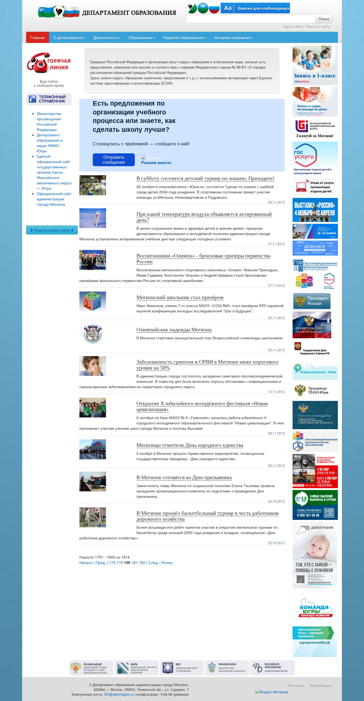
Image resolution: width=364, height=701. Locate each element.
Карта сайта (293, 26)
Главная (37, 37)
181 (134, 562)
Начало (85, 562)
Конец (167, 562)
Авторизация (321, 685)
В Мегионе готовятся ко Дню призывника (184, 477)
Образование (140, 37)
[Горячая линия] (48, 62)
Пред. (101, 562)
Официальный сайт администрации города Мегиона (54, 199)
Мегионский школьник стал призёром (180, 297)
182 (142, 562)
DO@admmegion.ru (119, 694)
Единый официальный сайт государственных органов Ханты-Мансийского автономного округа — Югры (54, 172)
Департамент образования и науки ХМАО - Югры (50, 142)
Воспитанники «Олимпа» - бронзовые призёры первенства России (203, 258)
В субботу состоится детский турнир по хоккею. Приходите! (205, 178)
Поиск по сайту (317, 26)
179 (119, 562)
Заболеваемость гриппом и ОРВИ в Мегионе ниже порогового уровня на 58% (207, 365)
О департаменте (67, 37)
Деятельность (106, 37)
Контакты (296, 685)
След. (153, 562)
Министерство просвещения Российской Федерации (49, 121)
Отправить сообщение (114, 160)
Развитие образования (183, 37)
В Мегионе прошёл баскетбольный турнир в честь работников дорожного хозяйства (207, 516)
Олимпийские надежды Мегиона (174, 329)
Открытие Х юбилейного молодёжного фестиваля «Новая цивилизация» (202, 406)
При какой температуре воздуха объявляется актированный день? (204, 217)
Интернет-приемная (232, 37)
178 (112, 562)
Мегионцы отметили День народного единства (189, 445)
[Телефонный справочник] (48, 99)
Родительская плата (52, 230)
